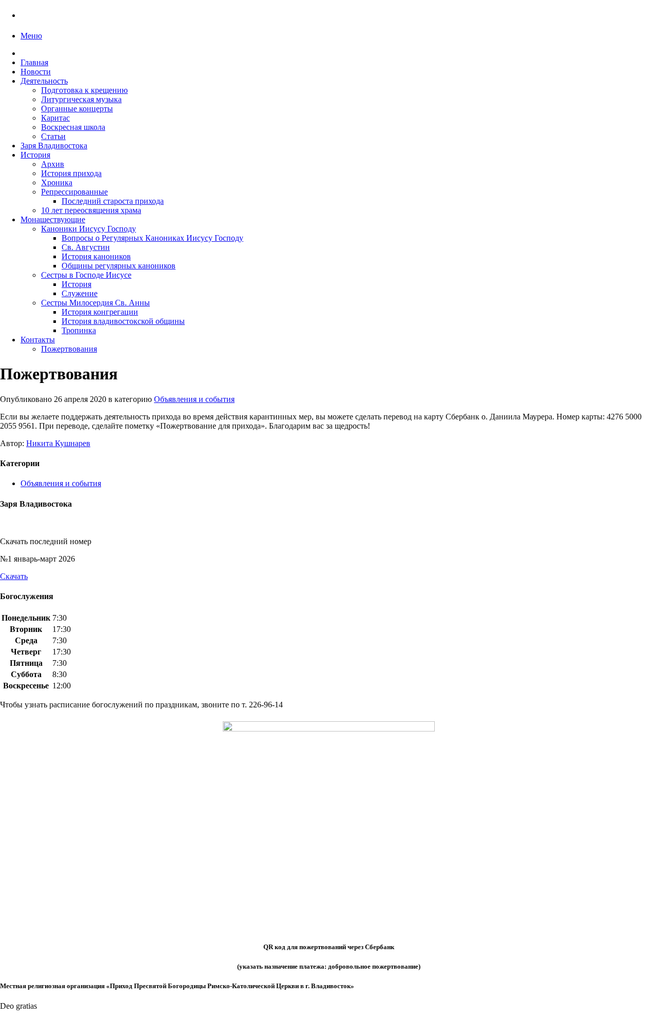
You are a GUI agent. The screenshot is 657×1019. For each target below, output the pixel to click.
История (35, 154)
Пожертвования (69, 348)
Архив (52, 164)
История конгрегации (100, 311)
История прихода (71, 173)
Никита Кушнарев (58, 443)
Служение (80, 293)
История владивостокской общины (123, 321)
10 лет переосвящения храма (91, 210)
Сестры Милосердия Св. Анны (95, 302)
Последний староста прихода (113, 201)
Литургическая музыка (81, 99)
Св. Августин (86, 247)
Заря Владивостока (54, 145)
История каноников (96, 256)
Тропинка (79, 330)
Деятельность (44, 80)
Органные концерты (77, 108)
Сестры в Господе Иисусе (86, 275)
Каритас (55, 117)
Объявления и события (194, 399)
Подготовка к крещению (84, 90)
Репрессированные (74, 191)
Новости (36, 71)
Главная (34, 62)
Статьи (53, 136)
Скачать (14, 576)
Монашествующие (53, 219)
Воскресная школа (73, 127)
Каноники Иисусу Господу (88, 228)
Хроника (56, 182)
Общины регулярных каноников (119, 265)
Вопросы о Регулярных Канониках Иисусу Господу (152, 238)
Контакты (38, 339)
